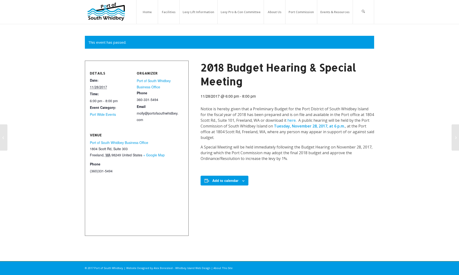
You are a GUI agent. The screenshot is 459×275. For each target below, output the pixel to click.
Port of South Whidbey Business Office (119, 142)
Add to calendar (225, 180)
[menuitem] (147, 12)
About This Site (223, 268)
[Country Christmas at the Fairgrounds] (3, 137)
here (291, 120)
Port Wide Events (103, 114)
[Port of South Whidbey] (106, 12)
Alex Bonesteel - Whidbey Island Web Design (182, 268)
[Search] (363, 12)
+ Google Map (154, 155)
